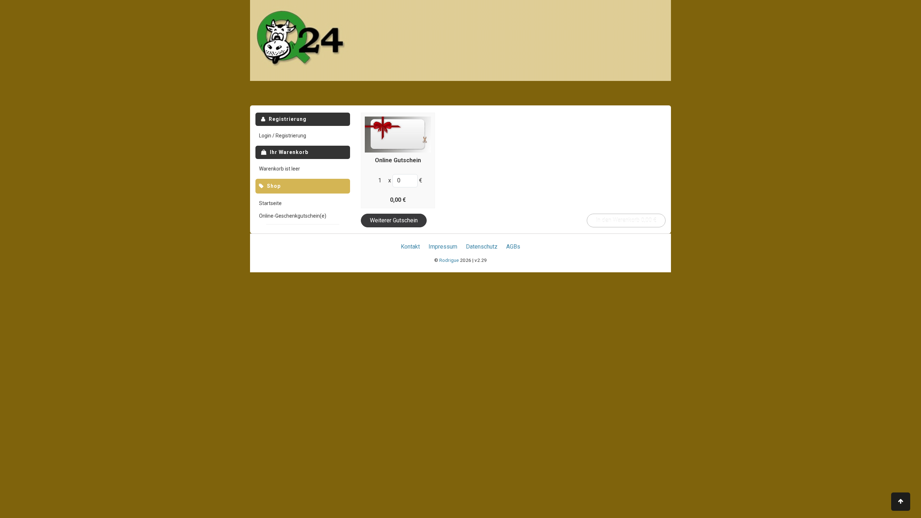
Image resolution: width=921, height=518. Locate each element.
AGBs (513, 246)
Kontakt (410, 246)
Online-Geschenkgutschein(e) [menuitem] (292, 216)
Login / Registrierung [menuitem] (282, 135)
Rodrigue (449, 260)
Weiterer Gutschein (394, 220)
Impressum (442, 246)
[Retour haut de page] (900, 501)
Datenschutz (482, 246)
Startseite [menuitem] (270, 203)
